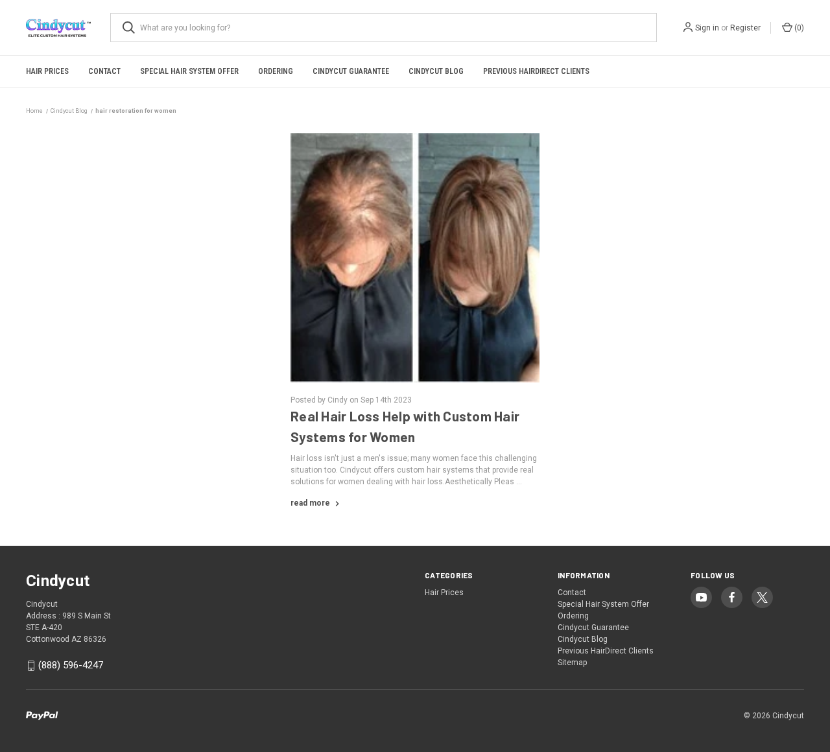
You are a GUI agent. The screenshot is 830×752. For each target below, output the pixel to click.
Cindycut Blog (436, 71)
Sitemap (572, 662)
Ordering (275, 71)
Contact (104, 71)
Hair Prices (47, 71)
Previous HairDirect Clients (536, 71)
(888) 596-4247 (70, 665)
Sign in (707, 27)
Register (745, 27)
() (798, 27)
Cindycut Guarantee (351, 71)
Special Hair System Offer (189, 71)
